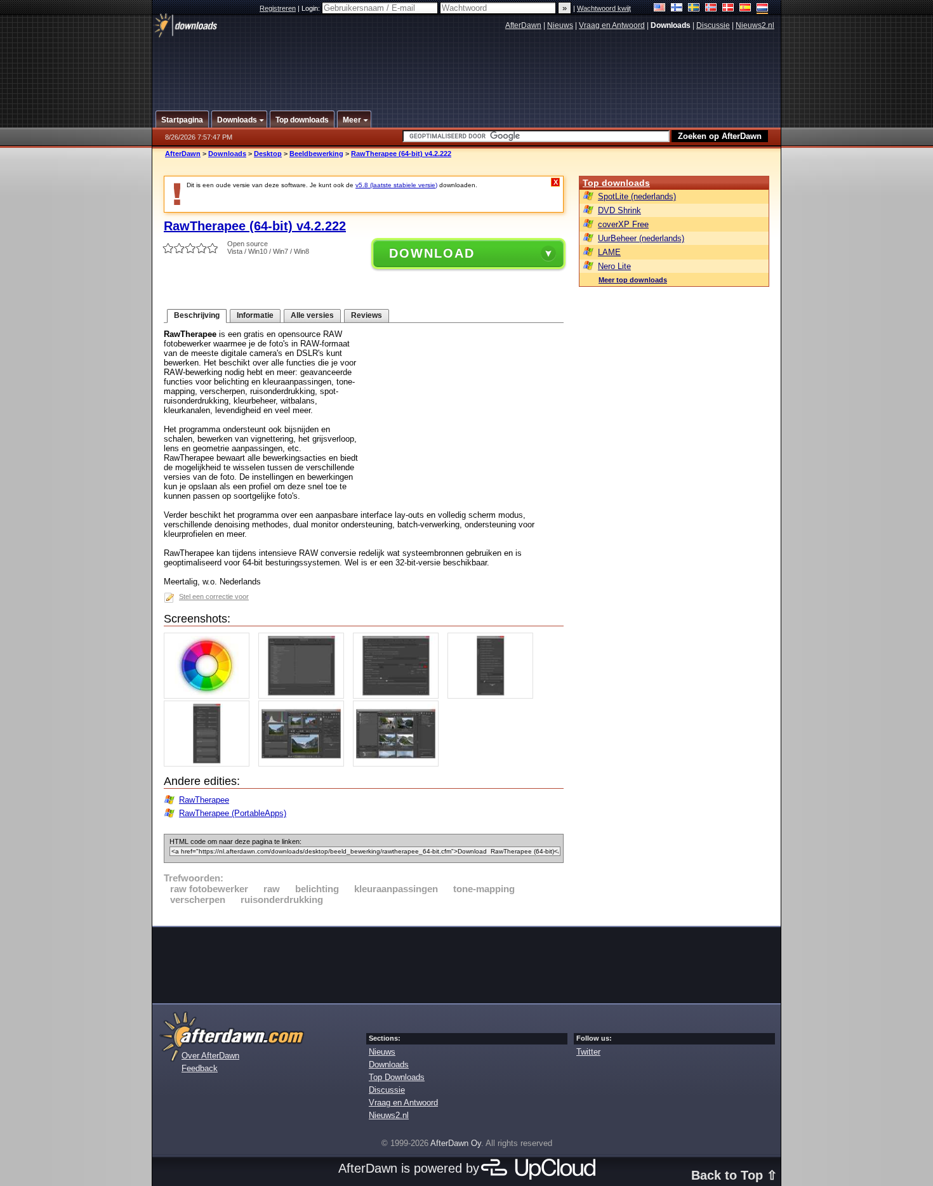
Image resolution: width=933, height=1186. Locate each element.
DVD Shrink (619, 210)
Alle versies (312, 315)
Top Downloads (397, 1077)
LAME (609, 252)
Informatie (255, 315)
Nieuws (560, 25)
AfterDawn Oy (455, 1143)
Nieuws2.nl (755, 25)
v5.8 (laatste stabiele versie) (396, 184)
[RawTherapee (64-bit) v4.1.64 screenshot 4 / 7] (493, 696)
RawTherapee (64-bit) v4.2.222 (401, 153)
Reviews (366, 315)
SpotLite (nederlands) (637, 196)
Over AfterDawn (210, 1055)
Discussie (713, 25)
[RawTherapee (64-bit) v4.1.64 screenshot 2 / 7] (304, 696)
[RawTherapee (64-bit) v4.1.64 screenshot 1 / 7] (210, 696)
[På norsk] (711, 8)
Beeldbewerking (316, 153)
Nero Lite (614, 266)
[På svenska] (694, 8)
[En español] (745, 8)
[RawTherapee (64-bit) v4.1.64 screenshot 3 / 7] (399, 696)
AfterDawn (523, 25)
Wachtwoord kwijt (604, 8)
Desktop (268, 153)
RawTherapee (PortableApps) (232, 813)
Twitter (588, 1052)
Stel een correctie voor (214, 596)
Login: (311, 8)
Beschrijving (197, 315)
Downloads (227, 153)
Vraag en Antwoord (612, 25)
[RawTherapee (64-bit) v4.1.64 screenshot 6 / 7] (304, 763)
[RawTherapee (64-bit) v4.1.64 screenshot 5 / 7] (210, 763)
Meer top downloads (633, 280)
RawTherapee (204, 800)
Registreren (278, 8)
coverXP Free (623, 224)
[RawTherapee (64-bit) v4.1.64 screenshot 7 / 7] (399, 763)
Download (432, 253)
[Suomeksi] (677, 8)
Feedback (200, 1068)
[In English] (660, 8)
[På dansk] (728, 8)
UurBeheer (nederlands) (641, 238)
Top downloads (616, 183)
